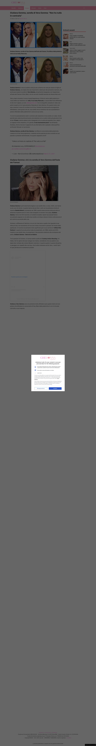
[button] (48, 373)
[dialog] (48, 373)
